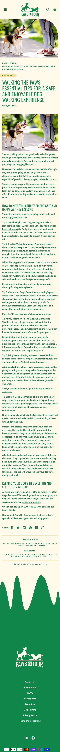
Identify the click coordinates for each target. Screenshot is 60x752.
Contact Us (30, 682)
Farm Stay (30, 704)
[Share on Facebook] (12, 528)
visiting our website (31, 502)
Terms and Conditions (30, 720)
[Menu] (5, 9)
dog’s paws (49, 292)
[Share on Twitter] (18, 528)
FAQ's (30, 693)
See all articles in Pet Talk (29, 564)
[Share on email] (36, 528)
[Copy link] (43, 528)
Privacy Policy (30, 715)
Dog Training (30, 709)
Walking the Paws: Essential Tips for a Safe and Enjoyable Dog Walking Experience (28, 67)
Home (4, 63)
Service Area (30, 698)
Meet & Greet (30, 687)
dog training (20, 287)
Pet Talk (12, 63)
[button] (48, 9)
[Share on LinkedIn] (24, 528)
